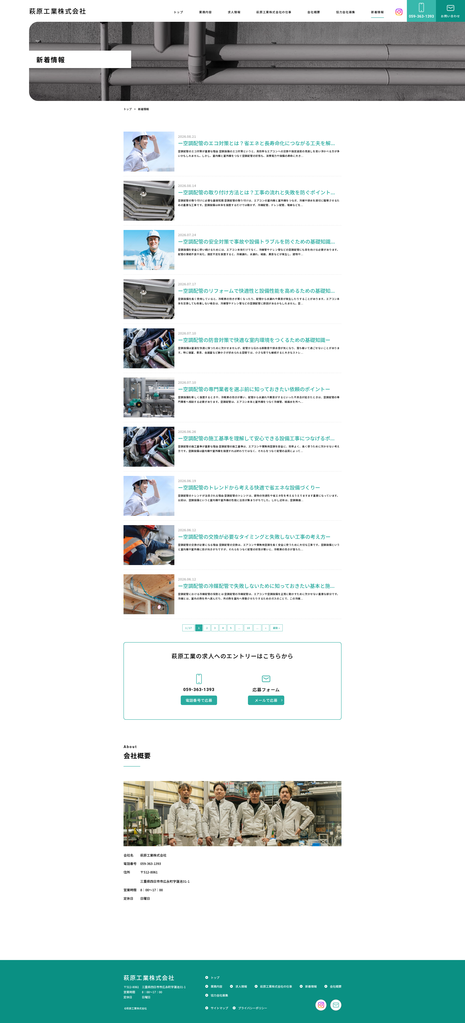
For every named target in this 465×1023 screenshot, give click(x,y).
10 (248, 628)
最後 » (276, 628)
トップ (128, 109)
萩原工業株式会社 (57, 11)
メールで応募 (266, 700)
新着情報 (377, 12)
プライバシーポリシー (252, 1007)
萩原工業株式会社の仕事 (274, 12)
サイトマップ (219, 1007)
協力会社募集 (345, 12)
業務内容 (205, 12)
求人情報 (234, 12)
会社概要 (313, 12)
